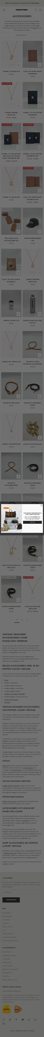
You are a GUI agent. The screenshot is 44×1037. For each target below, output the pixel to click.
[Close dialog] (41, 505)
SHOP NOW (32, 522)
